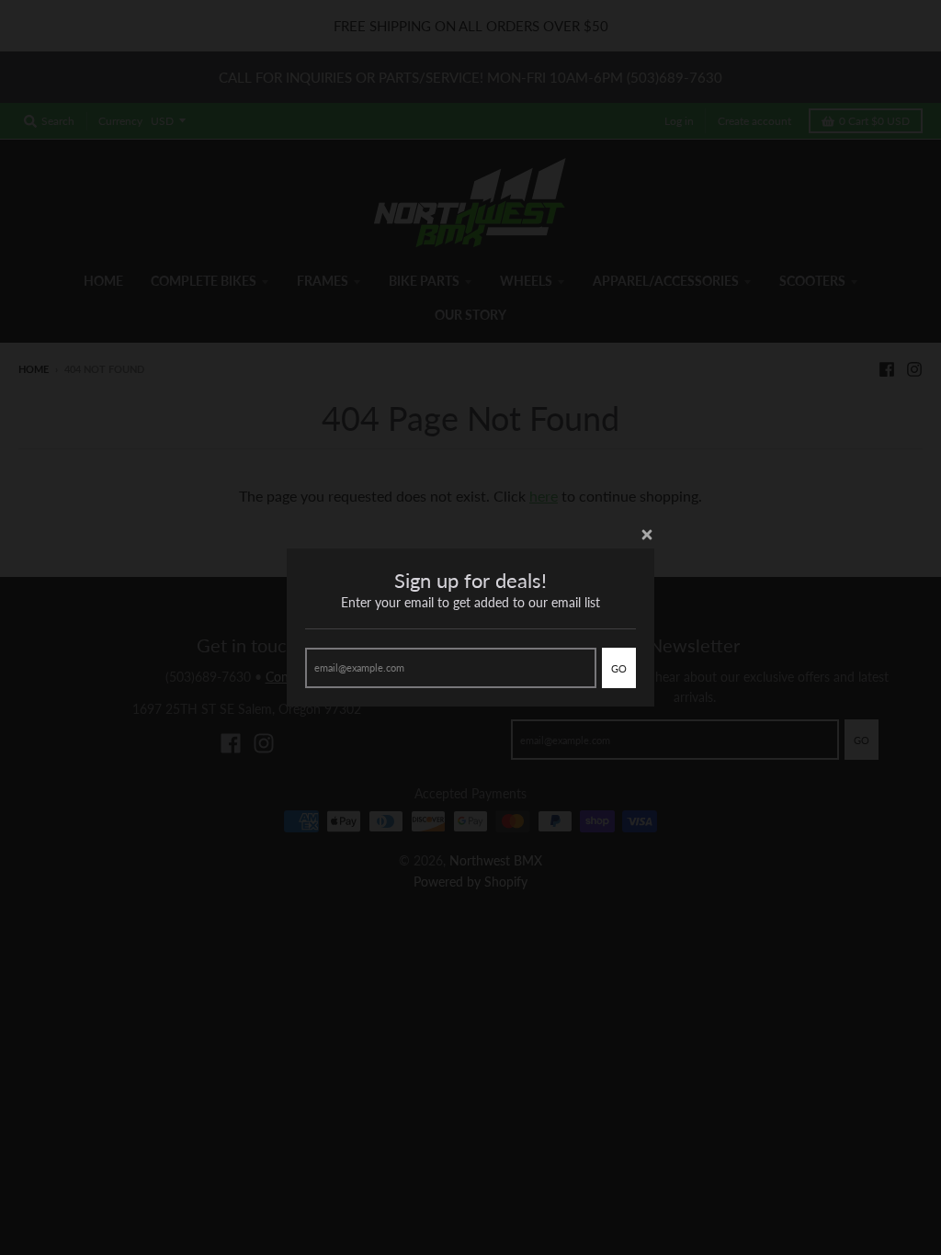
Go (619, 668)
